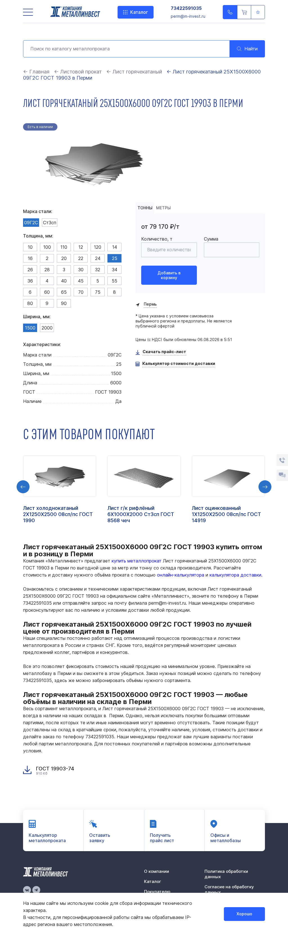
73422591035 (186, 8)
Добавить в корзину (169, 275)
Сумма (211, 239)
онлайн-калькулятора (180, 575)
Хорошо (244, 913)
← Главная (36, 72)
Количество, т (156, 239)
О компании (156, 871)
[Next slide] (264, 486)
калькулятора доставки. (236, 575)
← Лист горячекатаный (134, 72)
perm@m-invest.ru (188, 16)
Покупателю (157, 891)
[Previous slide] (23, 486)
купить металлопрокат (136, 561)
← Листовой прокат (78, 72)
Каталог (139, 12)
